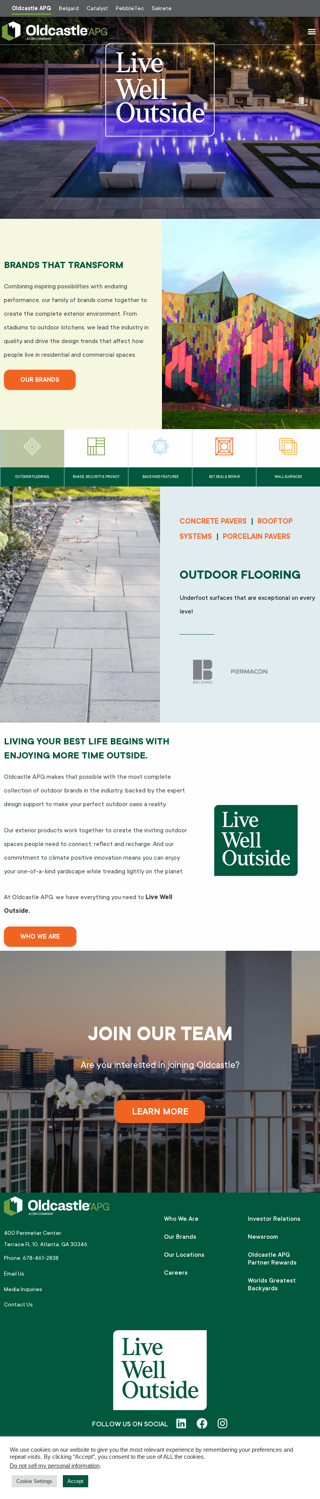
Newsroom (263, 1236)
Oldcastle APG (31, 8)
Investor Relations (274, 1218)
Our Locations (184, 1254)
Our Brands (180, 1236)
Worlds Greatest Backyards (272, 1284)
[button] (311, 31)
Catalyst (97, 8)
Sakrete (162, 8)
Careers (176, 1272)
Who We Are (181, 1218)
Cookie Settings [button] (34, 1481)
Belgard (69, 8)
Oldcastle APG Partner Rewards (272, 1258)
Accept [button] (76, 1481)
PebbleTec (130, 8)
